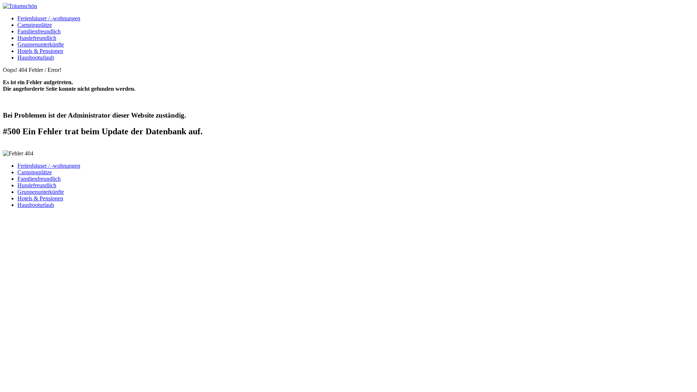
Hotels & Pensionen (40, 51)
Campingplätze (34, 25)
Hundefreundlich (36, 38)
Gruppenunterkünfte (40, 44)
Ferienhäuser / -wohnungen (48, 18)
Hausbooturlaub (35, 57)
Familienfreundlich (39, 31)
